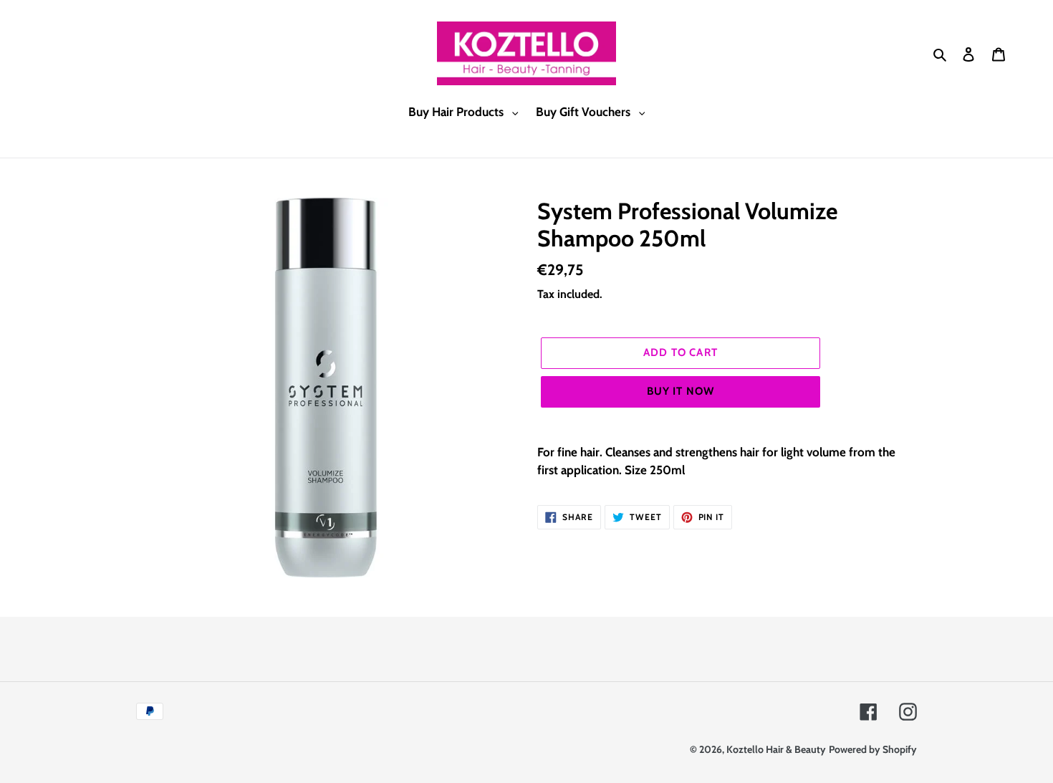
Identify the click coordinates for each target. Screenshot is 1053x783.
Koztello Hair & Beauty (776, 749)
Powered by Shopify (873, 749)
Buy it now (681, 391)
